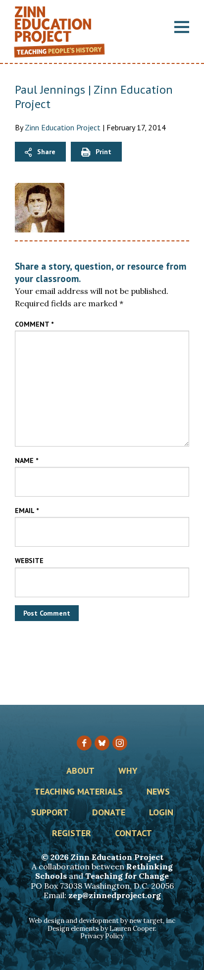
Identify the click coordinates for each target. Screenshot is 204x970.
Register (71, 834)
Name (26, 460)
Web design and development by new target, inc (102, 920)
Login (161, 813)
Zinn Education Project (63, 127)
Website (29, 560)
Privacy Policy (102, 936)
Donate (108, 813)
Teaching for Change (127, 876)
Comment (34, 324)
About (80, 771)
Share (46, 151)
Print (103, 151)
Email (27, 510)
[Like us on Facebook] (84, 743)
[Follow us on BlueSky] (102, 743)
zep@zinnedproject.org (114, 895)
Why (128, 771)
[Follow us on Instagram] (119, 743)
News (158, 792)
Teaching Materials (78, 792)
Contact (133, 834)
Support (49, 813)
